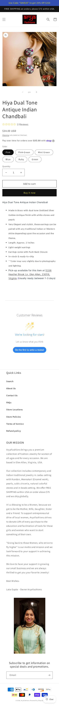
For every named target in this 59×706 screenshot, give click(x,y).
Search (10, 381)
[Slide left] (22, 92)
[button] (3, 19)
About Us (11, 388)
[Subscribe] (49, 675)
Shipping (5, 135)
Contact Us (12, 395)
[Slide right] (36, 92)
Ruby (21, 159)
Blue (8, 159)
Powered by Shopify (36, 700)
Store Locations (14, 409)
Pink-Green (24, 152)
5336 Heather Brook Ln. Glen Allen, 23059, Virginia (29, 274)
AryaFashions (25, 700)
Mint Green (44, 152)
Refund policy (13, 430)
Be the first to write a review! (29, 349)
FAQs (8, 402)
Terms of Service (15, 423)
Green (35, 159)
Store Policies (13, 416)
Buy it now (30, 192)
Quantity (6, 166)
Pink (8, 152)
